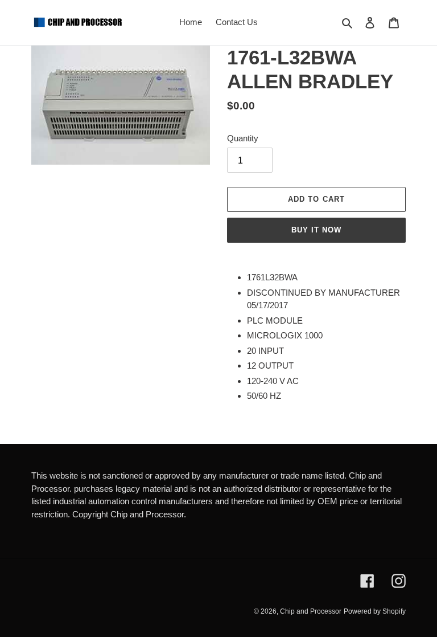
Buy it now (316, 230)
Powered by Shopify (375, 611)
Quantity (242, 138)
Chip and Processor (310, 611)
